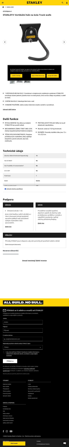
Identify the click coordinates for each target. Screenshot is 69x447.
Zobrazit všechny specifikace (15, 189)
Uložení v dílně (10, 7)
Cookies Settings (16, 75)
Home (3, 7)
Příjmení (5, 326)
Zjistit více (8, 226)
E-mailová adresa (7, 335)
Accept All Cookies (52, 75)
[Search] (62, 2)
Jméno (5, 318)
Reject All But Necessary (38, 75)
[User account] (67, 2)
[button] (3, 431)
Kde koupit (14, 443)
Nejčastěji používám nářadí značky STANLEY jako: (16, 343)
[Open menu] (2, 2)
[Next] (64, 42)
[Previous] (5, 42)
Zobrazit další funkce (9, 109)
